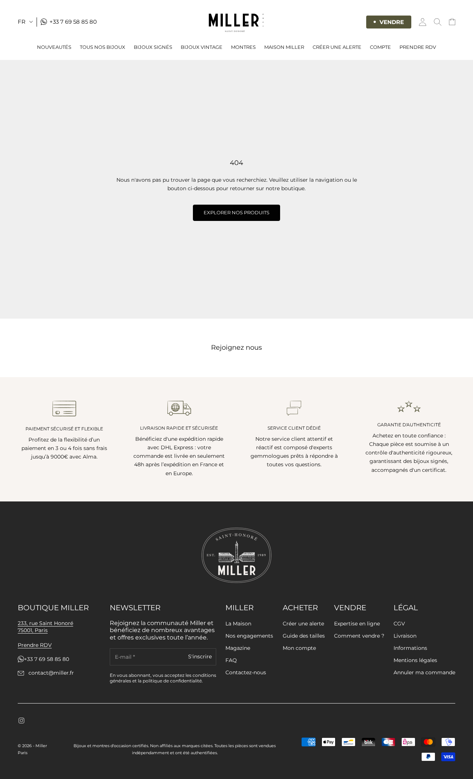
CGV (399, 623)
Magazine (237, 648)
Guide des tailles (304, 635)
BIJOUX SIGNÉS (153, 47)
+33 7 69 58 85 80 (46, 659)
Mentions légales (415, 660)
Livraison (405, 635)
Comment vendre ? (359, 635)
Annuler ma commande (424, 672)
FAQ (231, 660)
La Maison (238, 623)
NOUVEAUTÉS (54, 47)
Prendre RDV (417, 47)
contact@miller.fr (51, 673)
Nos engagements (249, 635)
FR (21, 21)
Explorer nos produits (236, 212)
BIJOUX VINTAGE (201, 47)
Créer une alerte (303, 623)
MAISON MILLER (284, 47)
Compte (380, 47)
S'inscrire (200, 657)
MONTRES (243, 47)
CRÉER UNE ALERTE (337, 47)
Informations (410, 648)
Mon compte (299, 648)
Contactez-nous (245, 672)
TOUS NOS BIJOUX (102, 47)
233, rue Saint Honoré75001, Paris (45, 627)
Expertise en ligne (357, 623)
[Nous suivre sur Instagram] (21, 720)
